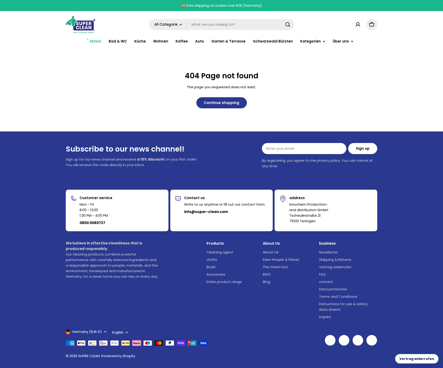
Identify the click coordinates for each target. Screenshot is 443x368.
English (117, 332)
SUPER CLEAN (89, 355)
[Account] (358, 24)
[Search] (287, 24)
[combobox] (221, 24)
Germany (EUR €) (87, 331)
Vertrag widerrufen (416, 358)
